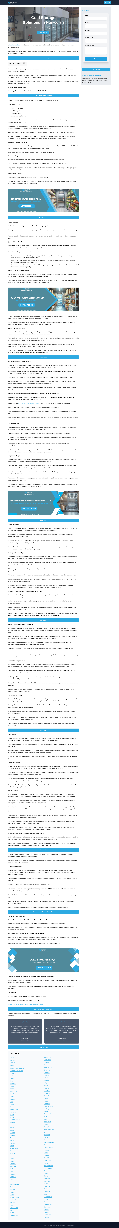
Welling (46, 1189)
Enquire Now (43, 357)
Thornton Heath (14, 1197)
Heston (41, 1004)
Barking (46, 1183)
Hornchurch (47, 1214)
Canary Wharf (48, 1127)
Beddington (13, 1192)
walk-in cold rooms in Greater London (29, 403)
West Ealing (13, 1091)
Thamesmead (48, 1196)
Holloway (46, 1088)
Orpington (47, 1186)
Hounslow (16, 1004)
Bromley (46, 1140)
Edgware (46, 1077)
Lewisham (47, 1103)
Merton (12, 1130)
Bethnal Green (48, 1093)
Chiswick (12, 1099)
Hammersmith (14, 1109)
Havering (46, 1212)
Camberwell (47, 1059)
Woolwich (47, 1171)
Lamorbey (47, 1181)
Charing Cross (14, 1207)
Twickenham (23, 1004)
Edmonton (47, 1155)
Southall (12, 1086)
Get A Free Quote (43, 1047)
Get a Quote (42, 32)
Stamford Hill (47, 1114)
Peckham (46, 1080)
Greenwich (47, 1119)
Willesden (12, 1153)
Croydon (46, 1065)
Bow (45, 1132)
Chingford (47, 1191)
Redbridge (47, 1178)
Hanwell (12, 1088)
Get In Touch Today (43, 58)
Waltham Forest (48, 1165)
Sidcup (46, 1176)
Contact (107, 2)
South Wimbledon (15, 1119)
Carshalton (13, 1169)
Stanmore (47, 1062)
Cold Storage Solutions (16, 45)
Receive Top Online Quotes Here (43, 1009)
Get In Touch (96, 69)
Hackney (46, 1109)
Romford (46, 1209)
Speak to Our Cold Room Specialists (43, 912)
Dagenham (47, 1207)
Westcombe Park (49, 1142)
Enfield (46, 1173)
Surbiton (12, 1076)
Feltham (10, 1004)
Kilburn (12, 1161)
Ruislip (12, 1145)
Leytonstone (47, 1160)
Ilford (45, 1194)
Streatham (13, 1176)
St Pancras (47, 1070)
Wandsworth (13, 1125)
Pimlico (12, 1179)
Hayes (11, 1081)
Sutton (11, 1156)
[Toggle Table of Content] (23, 63)
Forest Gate (47, 1158)
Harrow (12, 1140)
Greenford (12, 1094)
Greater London (48, 1147)
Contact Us (43, 620)
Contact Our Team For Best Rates (43, 95)
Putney (12, 1104)
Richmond (13, 1073)
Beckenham (47, 1096)
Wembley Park (14, 1148)
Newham (46, 1163)
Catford (46, 1098)
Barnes (12, 1096)
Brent (11, 1205)
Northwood (13, 1202)
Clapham (12, 1174)
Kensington (13, 1135)
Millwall (46, 1111)
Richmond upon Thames (17, 1068)
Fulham (12, 1114)
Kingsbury (12, 1182)
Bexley (46, 1199)
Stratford (46, 1145)
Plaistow (46, 1150)
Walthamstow (48, 1168)
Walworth (46, 1075)
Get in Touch (43, 520)
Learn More (43, 730)
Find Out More (43, 217)
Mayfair (12, 1187)
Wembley (12, 1132)
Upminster (47, 1217)
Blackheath (47, 1134)
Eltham (46, 1152)
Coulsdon (47, 1072)
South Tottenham (49, 1129)
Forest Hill (47, 1090)
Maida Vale (13, 1166)
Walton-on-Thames (32, 1004)
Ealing (11, 1101)
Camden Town (14, 1215)
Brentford (12, 1078)
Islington (46, 1083)
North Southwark (49, 1067)
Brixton (12, 1194)
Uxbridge (12, 1122)
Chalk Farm (13, 1213)
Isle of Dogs (47, 1121)
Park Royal (13, 1112)
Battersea (12, 1143)
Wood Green (47, 1116)
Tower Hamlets (48, 1106)
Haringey (46, 1101)
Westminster (13, 1200)
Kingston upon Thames (16, 1070)
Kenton (12, 1158)
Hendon (12, 1210)
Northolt (12, 1107)
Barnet (46, 1124)
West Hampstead (15, 1184)
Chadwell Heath (48, 1204)
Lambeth (12, 1189)
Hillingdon (13, 1083)
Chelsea (12, 1151)
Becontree (47, 1202)
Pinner (11, 1171)
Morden (12, 1127)
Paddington (13, 1163)
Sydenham (47, 1085)
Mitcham (12, 1138)
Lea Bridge (47, 1137)
